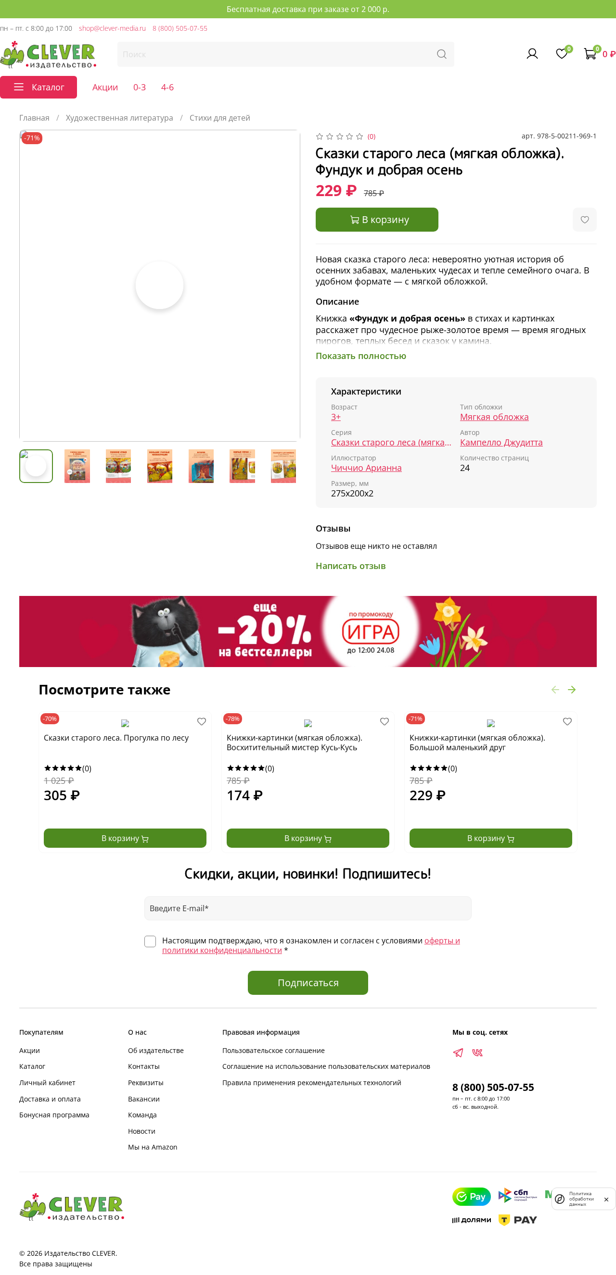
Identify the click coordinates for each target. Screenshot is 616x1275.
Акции (105, 87)
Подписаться (308, 982)
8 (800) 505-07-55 (180, 28)
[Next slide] (284, 285)
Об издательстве (156, 1050)
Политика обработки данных (581, 1199)
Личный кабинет (47, 1082)
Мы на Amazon (153, 1146)
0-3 (139, 87)
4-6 (167, 87)
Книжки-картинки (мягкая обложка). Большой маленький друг (477, 743)
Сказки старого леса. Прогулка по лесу (116, 738)
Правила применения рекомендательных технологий (311, 1082)
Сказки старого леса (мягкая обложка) (391, 442)
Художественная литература (119, 117)
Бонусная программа (54, 1114)
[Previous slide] (34, 285)
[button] (555, 689)
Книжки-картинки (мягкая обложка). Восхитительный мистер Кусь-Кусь (294, 743)
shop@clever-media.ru (112, 28)
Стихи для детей (220, 117)
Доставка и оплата (50, 1098)
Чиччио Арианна (366, 467)
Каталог (32, 1066)
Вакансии (144, 1098)
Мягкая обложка (494, 416)
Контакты (144, 1066)
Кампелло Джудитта (501, 442)
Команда (142, 1114)
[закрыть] (606, 1198)
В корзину (121, 838)
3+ (336, 416)
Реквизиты (146, 1082)
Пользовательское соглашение (273, 1050)
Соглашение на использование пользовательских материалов (326, 1066)
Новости (141, 1131)
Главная (34, 117)
